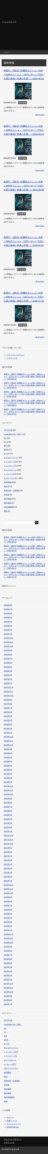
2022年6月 (8, 811)
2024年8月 (8, 704)
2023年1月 (8, 782)
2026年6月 (8, 613)
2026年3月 (8, 626)
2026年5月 (8, 617)
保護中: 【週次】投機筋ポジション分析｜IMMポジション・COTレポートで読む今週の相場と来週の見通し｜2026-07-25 (23, 297)
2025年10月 (8, 646)
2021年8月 (8, 852)
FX (5, 442)
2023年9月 (8, 749)
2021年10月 (8, 844)
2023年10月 (8, 745)
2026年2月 (8, 630)
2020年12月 (8, 885)
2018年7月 (8, 1004)
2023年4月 (8, 770)
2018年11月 (8, 988)
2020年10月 (8, 893)
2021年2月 (8, 877)
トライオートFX (10, 466)
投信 (5, 486)
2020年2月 (8, 926)
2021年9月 (8, 848)
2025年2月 (8, 679)
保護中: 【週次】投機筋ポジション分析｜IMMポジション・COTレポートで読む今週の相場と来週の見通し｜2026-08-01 (23, 241)
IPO (5, 446)
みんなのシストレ (11, 458)
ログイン (10, 1117)
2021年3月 (8, 873)
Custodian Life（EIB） (13, 434)
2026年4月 (8, 622)
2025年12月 (8, 638)
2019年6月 (8, 959)
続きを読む (40, 115)
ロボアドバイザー (11, 478)
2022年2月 (8, 827)
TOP (9, 22)
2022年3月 (8, 823)
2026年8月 (8, 605)
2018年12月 (8, 984)
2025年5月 (8, 667)
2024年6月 (8, 712)
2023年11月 (8, 741)
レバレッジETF (10, 474)
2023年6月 (8, 761)
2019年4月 (8, 967)
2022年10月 (8, 794)
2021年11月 (8, 840)
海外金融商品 (9, 507)
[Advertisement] (24, 25)
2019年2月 (8, 975)
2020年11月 (8, 889)
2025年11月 (8, 642)
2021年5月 (8, 864)
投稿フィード (12, 1121)
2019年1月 (8, 980)
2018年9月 (8, 996)
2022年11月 (8, 790)
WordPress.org (13, 1127)
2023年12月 (8, 737)
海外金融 (7, 503)
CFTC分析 (22, 103)
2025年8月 (8, 655)
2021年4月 (8, 868)
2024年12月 (8, 687)
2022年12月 (8, 786)
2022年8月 (8, 803)
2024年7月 (8, 708)
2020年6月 (8, 910)
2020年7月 (8, 905)
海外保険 (7, 499)
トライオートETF (11, 462)
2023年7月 (8, 757)
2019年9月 (8, 947)
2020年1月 (8, 930)
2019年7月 (8, 955)
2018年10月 (8, 992)
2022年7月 (8, 807)
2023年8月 (8, 753)
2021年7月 (8, 856)
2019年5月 (8, 963)
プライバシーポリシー (16, 355)
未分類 (6, 495)
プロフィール (12, 358)
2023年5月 (8, 766)
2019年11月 (8, 938)
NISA (6, 450)
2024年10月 (8, 696)
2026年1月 (8, 634)
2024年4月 (8, 720)
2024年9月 (8, 700)
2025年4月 (8, 671)
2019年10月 (8, 943)
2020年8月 (8, 901)
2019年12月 (8, 934)
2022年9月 (8, 799)
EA (5, 438)
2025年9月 (8, 650)
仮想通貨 (7, 482)
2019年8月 (8, 951)
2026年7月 (8, 609)
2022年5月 (8, 815)
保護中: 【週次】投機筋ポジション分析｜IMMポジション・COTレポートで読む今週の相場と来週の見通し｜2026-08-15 (23, 130)
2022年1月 (8, 831)
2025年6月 (8, 663)
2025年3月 (8, 675)
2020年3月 (8, 922)
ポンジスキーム (10, 470)
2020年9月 (8, 897)
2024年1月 (8, 733)
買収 (5, 511)
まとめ (6, 453)
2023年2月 (8, 778)
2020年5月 (8, 914)
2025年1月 (8, 683)
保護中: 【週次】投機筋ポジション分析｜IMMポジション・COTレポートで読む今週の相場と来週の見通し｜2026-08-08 (23, 185)
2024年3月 (8, 724)
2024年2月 (8, 729)
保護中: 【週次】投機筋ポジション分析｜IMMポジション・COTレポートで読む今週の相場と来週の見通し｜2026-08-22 (23, 74)
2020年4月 (8, 918)
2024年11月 (8, 692)
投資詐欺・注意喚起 (12, 490)
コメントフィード (14, 1124)
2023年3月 (8, 774)
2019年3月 (8, 971)
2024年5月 (8, 716)
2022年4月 (8, 819)
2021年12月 (8, 836)
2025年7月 (8, 659)
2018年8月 (8, 1000)
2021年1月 (8, 881)
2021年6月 (8, 860)
